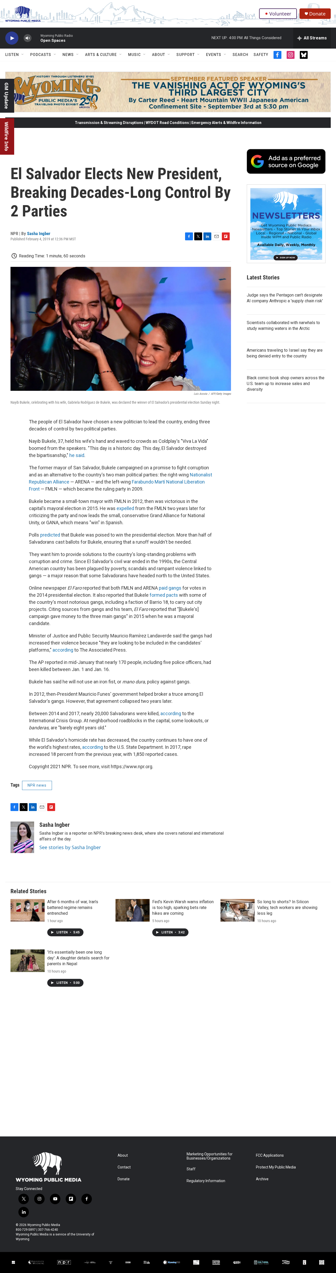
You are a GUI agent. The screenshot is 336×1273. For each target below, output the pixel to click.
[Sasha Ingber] (22, 837)
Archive (262, 1179)
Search (240, 55)
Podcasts (40, 55)
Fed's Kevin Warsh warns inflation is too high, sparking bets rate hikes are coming (183, 907)
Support (185, 55)
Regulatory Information (206, 1181)
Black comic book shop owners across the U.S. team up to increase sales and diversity (285, 383)
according (62, 650)
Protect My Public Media (276, 1167)
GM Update (6, 95)
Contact (124, 1167)
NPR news (37, 785)
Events (213, 55)
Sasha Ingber (38, 233)
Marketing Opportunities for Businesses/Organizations (210, 1156)
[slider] (36, 38)
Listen (12, 55)
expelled (125, 508)
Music (134, 55)
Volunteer (280, 14)
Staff (191, 1169)
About (158, 55)
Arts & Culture (101, 55)
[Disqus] (168, 1065)
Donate (317, 14)
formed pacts (164, 595)
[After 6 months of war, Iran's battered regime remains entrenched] (27, 910)
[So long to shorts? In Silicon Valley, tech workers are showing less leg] (237, 910)
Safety (261, 55)
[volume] (27, 38)
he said (76, 455)
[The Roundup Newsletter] (286, 224)
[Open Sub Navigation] (23, 55)
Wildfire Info (6, 136)
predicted (50, 535)
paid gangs (170, 588)
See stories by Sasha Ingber (70, 847)
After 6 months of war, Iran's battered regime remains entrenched (72, 907)
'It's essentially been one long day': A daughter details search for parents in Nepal (78, 958)
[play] (12, 38)
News (68, 55)
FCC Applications (270, 1155)
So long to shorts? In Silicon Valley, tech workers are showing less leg (287, 907)
